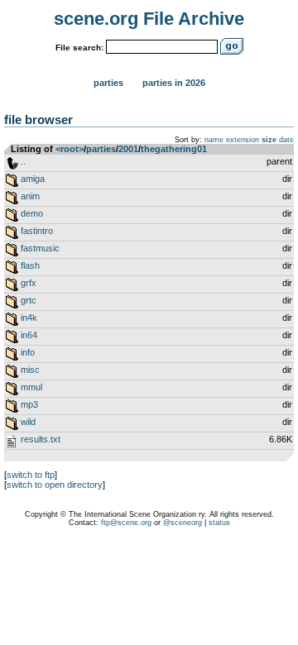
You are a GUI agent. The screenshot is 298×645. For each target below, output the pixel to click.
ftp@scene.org (126, 522)
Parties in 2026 (173, 83)
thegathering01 (174, 149)
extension (242, 140)
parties (101, 149)
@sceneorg (182, 522)
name (213, 140)
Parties (108, 83)
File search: (79, 47)
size (269, 140)
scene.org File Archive (149, 18)
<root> (69, 149)
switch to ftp (31, 475)
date (286, 140)
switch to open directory (55, 485)
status (219, 522)
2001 (128, 149)
